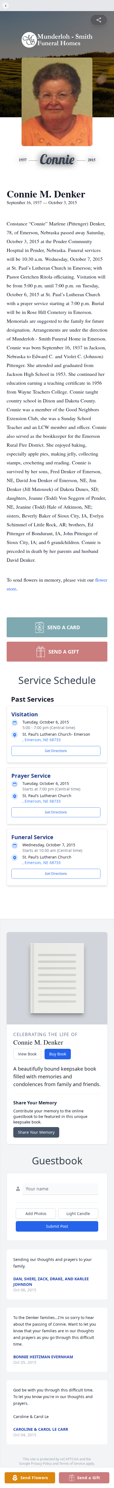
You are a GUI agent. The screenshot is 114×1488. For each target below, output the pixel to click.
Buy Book (57, 1054)
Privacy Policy (41, 1463)
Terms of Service (72, 1463)
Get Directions (56, 750)
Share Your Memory (36, 1132)
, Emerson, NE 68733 (41, 739)
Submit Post (57, 1226)
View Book (27, 1054)
